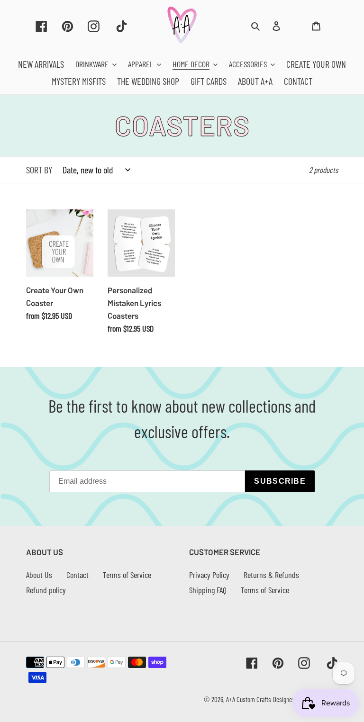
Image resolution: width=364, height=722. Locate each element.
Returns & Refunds (271, 574)
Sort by (39, 169)
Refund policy (46, 590)
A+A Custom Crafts (248, 699)
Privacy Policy (209, 574)
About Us (39, 574)
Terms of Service (127, 574)
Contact (77, 574)
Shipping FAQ (208, 590)
